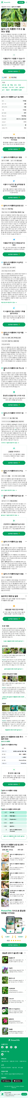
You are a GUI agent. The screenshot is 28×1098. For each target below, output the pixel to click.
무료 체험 (21, 2)
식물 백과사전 (4, 1061)
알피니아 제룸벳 (5, 741)
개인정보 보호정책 (6, 1067)
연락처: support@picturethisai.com (13, 1074)
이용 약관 (14, 1067)
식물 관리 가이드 (5, 6)
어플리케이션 (22, 1061)
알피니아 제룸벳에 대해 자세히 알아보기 (14, 837)
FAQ (2, 1074)
